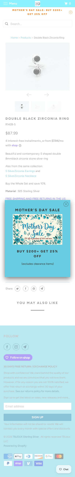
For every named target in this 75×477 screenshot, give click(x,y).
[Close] (66, 204)
